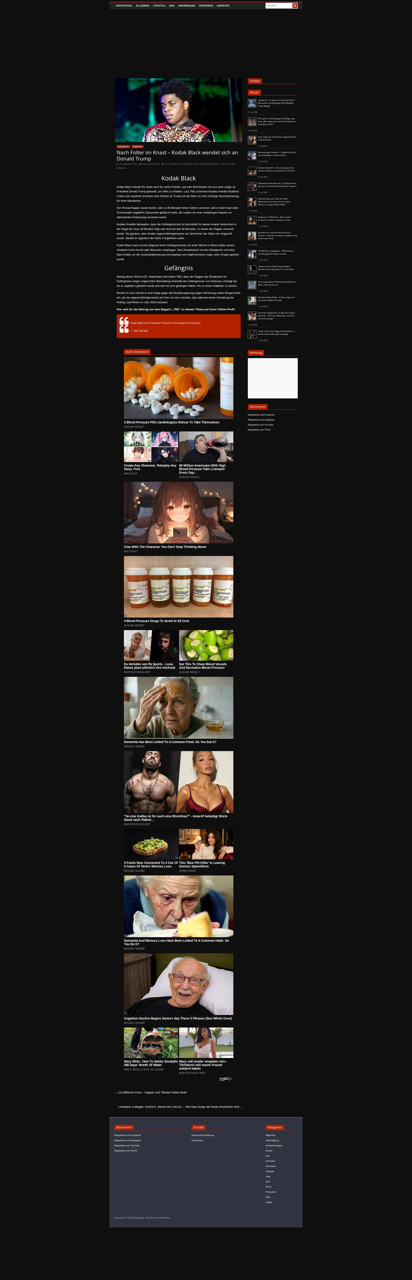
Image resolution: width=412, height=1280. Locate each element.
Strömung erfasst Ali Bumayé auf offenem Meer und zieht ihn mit (277, 283)
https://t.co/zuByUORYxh (214, 323)
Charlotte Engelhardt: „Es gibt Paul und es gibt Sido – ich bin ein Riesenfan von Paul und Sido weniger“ (276, 315)
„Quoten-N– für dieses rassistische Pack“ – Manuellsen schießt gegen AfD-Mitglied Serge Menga (277, 103)
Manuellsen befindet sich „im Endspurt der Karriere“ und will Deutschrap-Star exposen (277, 185)
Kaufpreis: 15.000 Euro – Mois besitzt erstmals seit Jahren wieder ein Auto (274, 218)
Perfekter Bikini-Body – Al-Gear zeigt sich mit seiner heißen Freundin (276, 299)
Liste (268, 1176)
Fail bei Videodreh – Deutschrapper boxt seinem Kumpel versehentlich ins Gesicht (276, 169)
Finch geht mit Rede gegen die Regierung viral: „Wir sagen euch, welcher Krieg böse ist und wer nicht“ (276, 121)
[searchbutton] (294, 5)
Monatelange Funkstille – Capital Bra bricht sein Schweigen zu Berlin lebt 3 (277, 154)
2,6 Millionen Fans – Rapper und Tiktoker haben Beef (150, 1092)
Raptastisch (124, 5)
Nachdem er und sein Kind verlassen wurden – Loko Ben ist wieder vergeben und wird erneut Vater (277, 235)
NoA (268, 1181)
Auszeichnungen (274, 1145)
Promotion (271, 1192)
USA (268, 1197)
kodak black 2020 (190, 164)
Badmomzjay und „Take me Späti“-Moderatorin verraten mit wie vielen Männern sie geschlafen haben (274, 201)
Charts (269, 1150)
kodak (167, 164)
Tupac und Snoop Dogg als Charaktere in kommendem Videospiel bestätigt (276, 332)
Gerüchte (223, 5)
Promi (269, 1186)
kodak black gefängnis (209, 164)
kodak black (176, 164)
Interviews (206, 5)
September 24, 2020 (159, 330)
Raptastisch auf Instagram (261, 419)
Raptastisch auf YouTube (260, 424)
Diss (171, 5)
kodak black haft (227, 164)
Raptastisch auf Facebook (261, 414)
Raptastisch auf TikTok (259, 429)
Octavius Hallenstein (150, 164)
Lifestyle (159, 5)
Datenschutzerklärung (203, 1135)
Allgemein (142, 5)
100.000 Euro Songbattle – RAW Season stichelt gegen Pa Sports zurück (275, 252)
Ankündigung (186, 5)
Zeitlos (269, 1202)
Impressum (197, 1140)
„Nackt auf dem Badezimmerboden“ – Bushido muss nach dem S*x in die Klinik (276, 268)
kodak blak (121, 168)
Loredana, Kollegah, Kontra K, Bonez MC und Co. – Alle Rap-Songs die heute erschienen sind (180, 1106)
